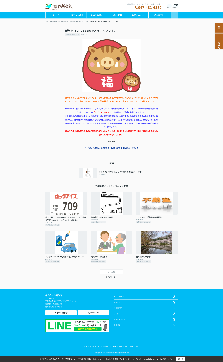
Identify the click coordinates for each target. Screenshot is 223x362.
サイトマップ (134, 346)
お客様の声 (118, 308)
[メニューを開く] (174, 15)
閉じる (180, 359)
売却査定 (158, 15)
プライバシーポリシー (119, 346)
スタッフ (117, 302)
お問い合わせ (138, 15)
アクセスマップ (119, 319)
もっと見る (111, 272)
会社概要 (117, 15)
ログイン (169, 7)
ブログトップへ (111, 277)
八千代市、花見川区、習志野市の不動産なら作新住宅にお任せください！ (111, 148)
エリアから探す (76, 15)
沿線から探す (97, 15)
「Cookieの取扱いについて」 (150, 359)
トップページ (119, 297)
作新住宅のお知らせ (72, 35)
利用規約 (105, 346)
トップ (56, 15)
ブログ (116, 314)
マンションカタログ (92, 346)
